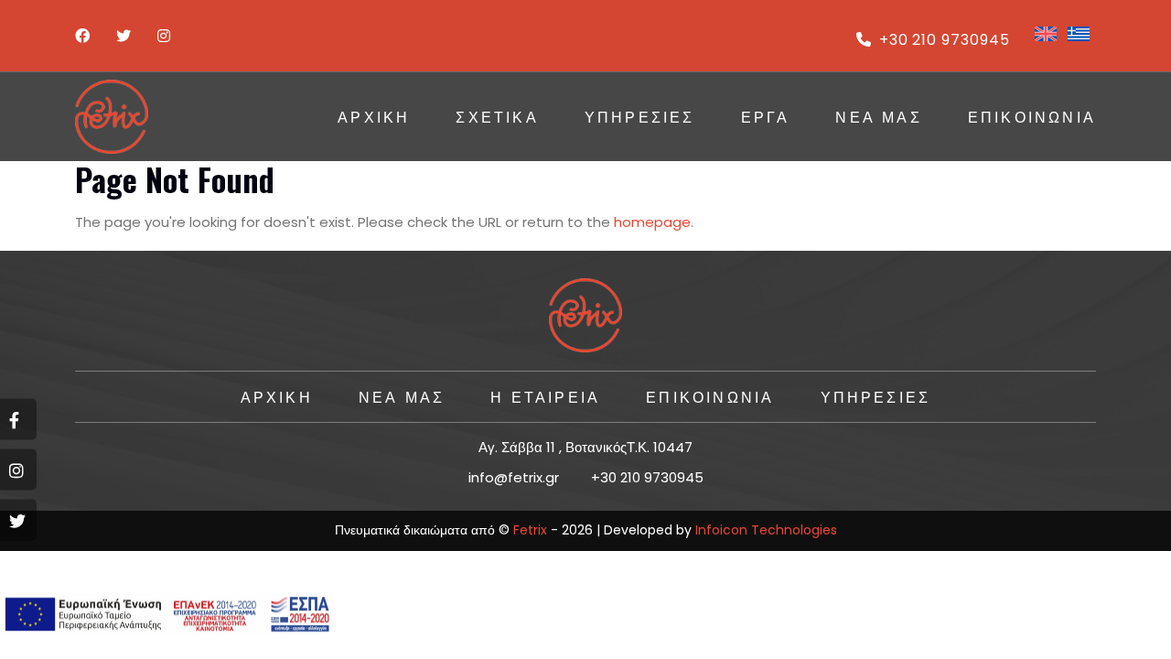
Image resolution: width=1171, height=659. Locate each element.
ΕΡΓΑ (765, 116)
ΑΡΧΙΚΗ (374, 116)
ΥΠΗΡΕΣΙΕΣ (640, 116)
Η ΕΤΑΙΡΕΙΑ (545, 396)
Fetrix (530, 530)
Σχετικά (497, 116)
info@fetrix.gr (513, 477)
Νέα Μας (878, 116)
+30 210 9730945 (944, 39)
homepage (652, 222)
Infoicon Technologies (766, 530)
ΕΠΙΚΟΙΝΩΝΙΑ (1032, 116)
